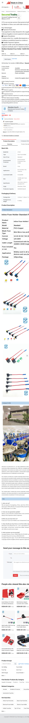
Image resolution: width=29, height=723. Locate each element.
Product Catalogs (24, 663)
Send (15, 575)
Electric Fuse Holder (22, 704)
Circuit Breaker (20, 672)
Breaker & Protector (22, 11)
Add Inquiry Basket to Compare (11, 135)
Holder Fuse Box (7, 708)
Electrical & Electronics (11, 11)
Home (3, 11)
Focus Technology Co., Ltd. (20, 716)
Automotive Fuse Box (8, 693)
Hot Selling (4, 667)
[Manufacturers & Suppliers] (14, 2)
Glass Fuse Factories (22, 700)
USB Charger (5, 672)
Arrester (5, 689)
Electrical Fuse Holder (8, 704)
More (3, 711)
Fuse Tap (4, 670)
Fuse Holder (19, 667)
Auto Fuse (18, 670)
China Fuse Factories (8, 700)
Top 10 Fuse (17, 708)
